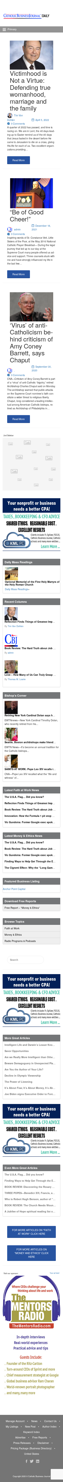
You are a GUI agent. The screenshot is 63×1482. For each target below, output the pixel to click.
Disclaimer (43, 1443)
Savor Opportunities (17, 1051)
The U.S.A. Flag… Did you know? (24, 797)
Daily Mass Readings (16, 589)
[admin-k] (31, 640)
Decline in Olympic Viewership (23, 1075)
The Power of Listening (18, 1081)
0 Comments (18, 123)
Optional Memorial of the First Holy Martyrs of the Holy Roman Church (32, 583)
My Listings (12, 1426)
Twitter (32, 1461)
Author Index (49, 1426)
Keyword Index (31, 1432)
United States (31, 1453)
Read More (18, 160)
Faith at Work (12, 928)
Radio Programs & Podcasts (20, 941)
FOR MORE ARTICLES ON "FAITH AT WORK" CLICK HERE (31, 1231)
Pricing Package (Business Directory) (31, 1448)
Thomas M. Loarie (17, 679)
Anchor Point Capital (14, 889)
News (34, 1421)
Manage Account (15, 1421)
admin (17, 229)
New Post (30, 1426)
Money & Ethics (13, 934)
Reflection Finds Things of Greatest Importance (33, 621)
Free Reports (39, 1437)
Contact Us (50, 1421)
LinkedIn (37, 1461)
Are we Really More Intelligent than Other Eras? (33, 1057)
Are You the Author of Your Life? (24, 1069)
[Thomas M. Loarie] (31, 666)
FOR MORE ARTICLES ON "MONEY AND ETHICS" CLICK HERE (31, 1253)
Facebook (26, 1461)
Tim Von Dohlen (15, 626)
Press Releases (22, 1443)
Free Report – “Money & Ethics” (22, 907)
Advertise (20, 1437)
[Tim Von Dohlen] (31, 613)
